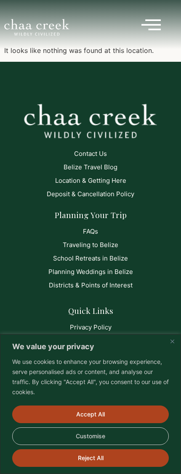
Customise (90, 436)
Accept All (90, 414)
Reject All (91, 457)
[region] (90, 404)
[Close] (172, 341)
